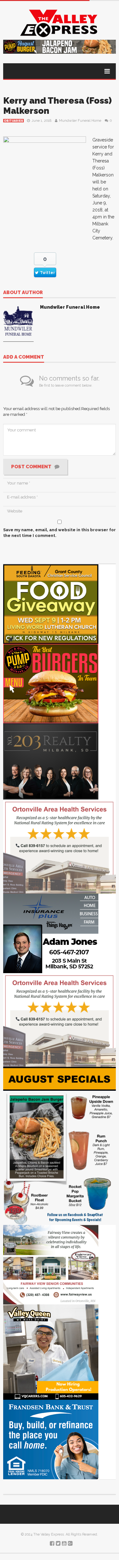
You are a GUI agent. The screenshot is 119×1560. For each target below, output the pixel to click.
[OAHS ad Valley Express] (59, 846)
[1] (50, 1352)
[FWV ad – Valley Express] (50, 1264)
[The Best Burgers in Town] (50, 683)
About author (23, 292)
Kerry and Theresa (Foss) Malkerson (57, 105)
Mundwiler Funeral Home (80, 121)
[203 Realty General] (50, 761)
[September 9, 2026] (50, 603)
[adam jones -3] (50, 933)
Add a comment (23, 357)
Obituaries (13, 120)
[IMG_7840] (59, 1145)
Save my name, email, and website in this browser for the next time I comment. (59, 532)
